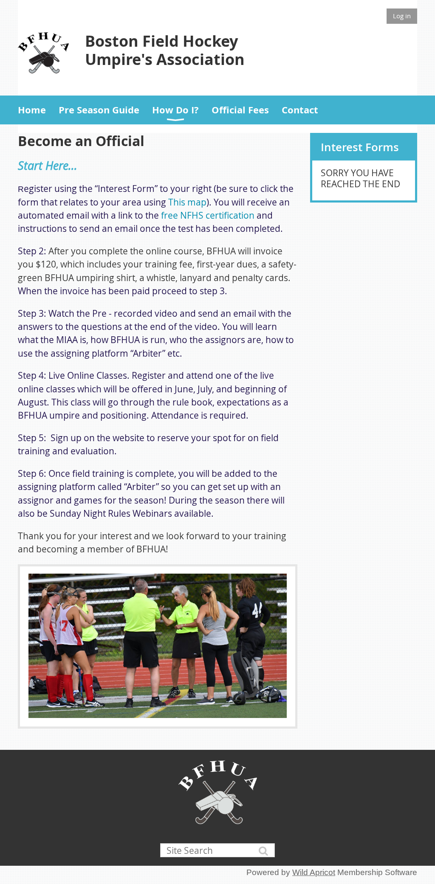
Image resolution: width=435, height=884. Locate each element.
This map (187, 202)
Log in (402, 15)
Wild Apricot (313, 872)
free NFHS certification (207, 215)
